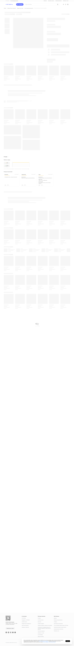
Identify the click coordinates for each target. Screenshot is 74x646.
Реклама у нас (56, 630)
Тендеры (55, 621)
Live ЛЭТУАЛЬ (40, 634)
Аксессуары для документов (29, 8)
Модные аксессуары (20, 8)
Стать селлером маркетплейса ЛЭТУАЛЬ (61, 625)
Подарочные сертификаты (26, 623)
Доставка (39, 621)
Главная (5, 8)
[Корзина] (67, 4)
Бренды (55, 618)
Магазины (45, 0)
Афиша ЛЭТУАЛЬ (41, 636)
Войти (62, 27)
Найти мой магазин (25, 625)
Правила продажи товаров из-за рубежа (45, 625)
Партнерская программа (58, 623)
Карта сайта (15, 642)
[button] (6, 28)
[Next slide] (6, 44)
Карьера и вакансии (25, 627)
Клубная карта (24, 621)
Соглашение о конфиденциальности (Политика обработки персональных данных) (44, 628)
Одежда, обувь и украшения (11, 8)
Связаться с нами (65, 0)
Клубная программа (59, 0)
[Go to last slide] (6, 24)
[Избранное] (65, 4)
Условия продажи (41, 623)
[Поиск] (58, 4)
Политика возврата (41, 631)
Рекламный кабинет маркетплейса (60, 627)
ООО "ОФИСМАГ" (33, 41)
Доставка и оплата (51, 0)
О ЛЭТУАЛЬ (24, 618)
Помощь (39, 618)
